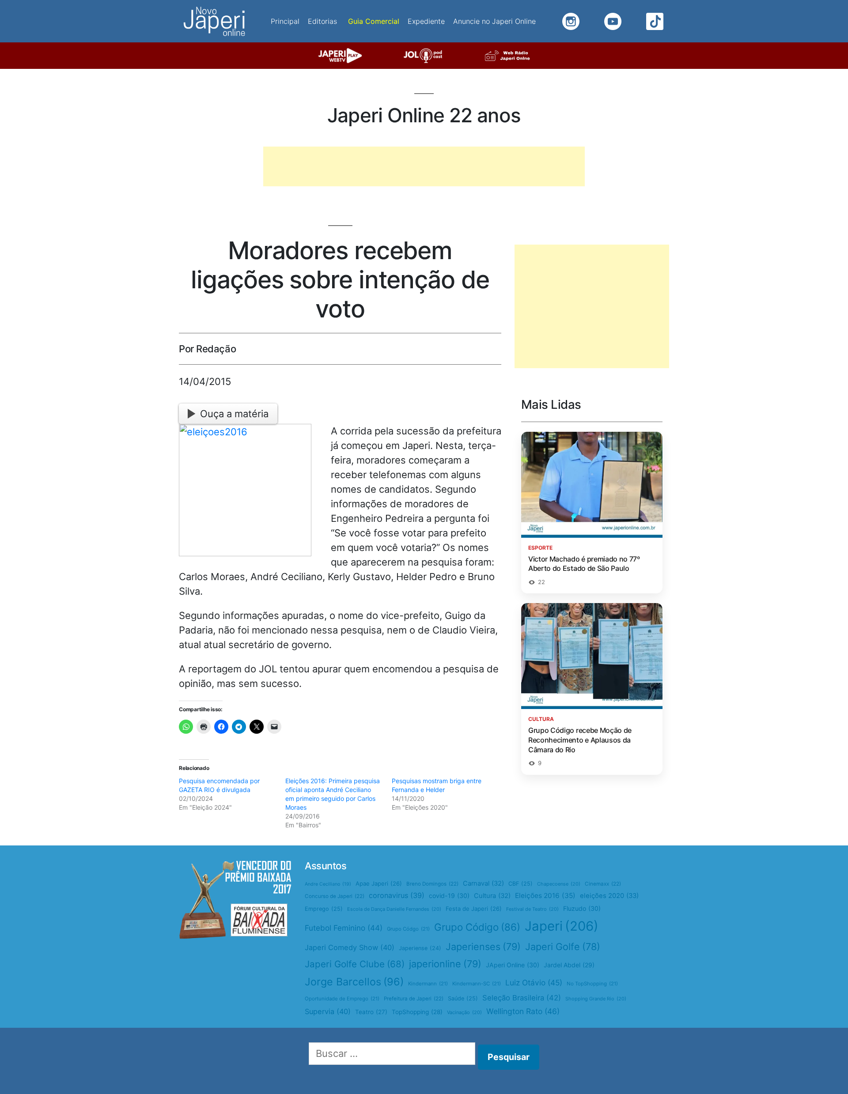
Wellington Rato (523, 1011)
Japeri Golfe (562, 946)
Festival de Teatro (532, 909)
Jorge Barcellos (354, 981)
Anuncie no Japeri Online (494, 21)
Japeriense (420, 948)
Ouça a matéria (234, 413)
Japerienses (483, 946)
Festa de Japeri (474, 908)
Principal (285, 21)
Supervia (328, 1011)
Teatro (371, 1011)
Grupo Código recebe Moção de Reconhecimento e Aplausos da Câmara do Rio (580, 740)
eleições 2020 (609, 896)
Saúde (463, 998)
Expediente (426, 21)
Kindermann (428, 984)
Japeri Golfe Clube (355, 964)
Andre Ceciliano (328, 884)
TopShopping (417, 1011)
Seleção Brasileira (521, 997)
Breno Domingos (432, 884)
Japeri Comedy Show (349, 947)
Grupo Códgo (408, 929)
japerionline (445, 964)
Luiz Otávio (533, 982)
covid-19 (449, 895)
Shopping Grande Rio (595, 999)
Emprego (324, 908)
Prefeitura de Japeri (413, 999)
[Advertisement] (424, 166)
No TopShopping (592, 984)
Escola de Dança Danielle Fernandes (394, 909)
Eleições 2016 (545, 895)
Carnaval (483, 883)
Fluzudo (582, 908)
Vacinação (464, 1012)
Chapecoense (558, 884)
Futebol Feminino (343, 927)
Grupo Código (477, 927)
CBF (520, 883)
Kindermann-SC (476, 984)
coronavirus (396, 895)
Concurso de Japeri (334, 896)
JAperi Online (512, 965)
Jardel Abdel (569, 965)
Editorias (322, 21)
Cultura (492, 896)
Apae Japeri (379, 883)
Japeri (561, 926)
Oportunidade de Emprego (342, 999)
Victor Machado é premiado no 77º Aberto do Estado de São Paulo (584, 564)
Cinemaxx (603, 884)
